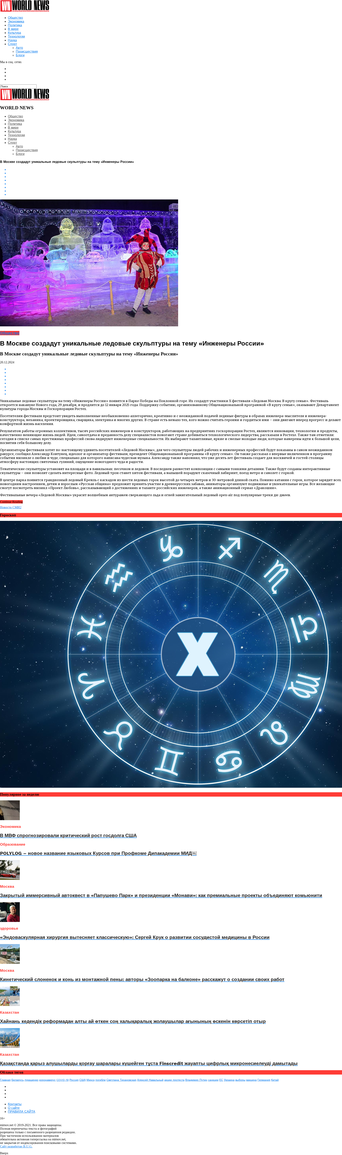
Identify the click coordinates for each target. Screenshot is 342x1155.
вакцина (251, 1079)
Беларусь (17, 1079)
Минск (90, 1079)
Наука (12, 40)
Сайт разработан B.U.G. (16, 1146)
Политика (15, 25)
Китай (275, 1079)
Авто (19, 48)
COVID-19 (62, 1079)
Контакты (15, 1104)
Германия (263, 1079)
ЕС (221, 1079)
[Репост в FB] (175, 176)
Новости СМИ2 (10, 507)
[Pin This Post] (175, 191)
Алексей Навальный (150, 1079)
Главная (5, 1079)
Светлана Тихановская (121, 1079)
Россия (74, 1079)
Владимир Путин (196, 1079)
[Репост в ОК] (175, 173)
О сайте (14, 1108)
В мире (13, 29)
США (82, 1079)
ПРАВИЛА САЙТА (21, 1111)
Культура (14, 33)
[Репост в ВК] (175, 169)
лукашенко (31, 1079)
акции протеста (174, 1079)
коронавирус (47, 1079)
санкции (213, 1079)
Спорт (12, 44)
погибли (100, 1079)
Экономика (16, 21)
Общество (15, 18)
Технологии (16, 36)
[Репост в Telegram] (175, 184)
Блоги (20, 55)
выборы (240, 1079)
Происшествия (27, 51)
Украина (229, 1079)
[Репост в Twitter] (175, 180)
